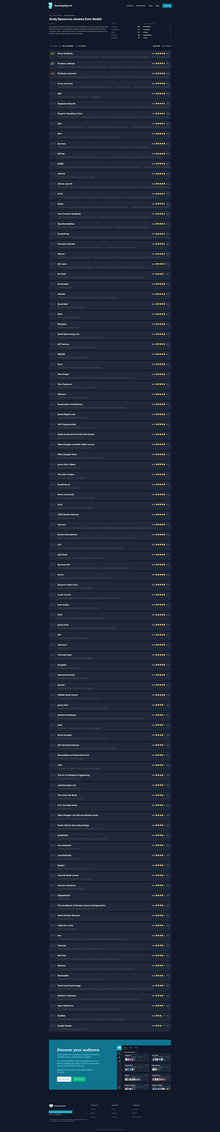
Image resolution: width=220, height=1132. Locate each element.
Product (130, 6)
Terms (134, 1113)
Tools (151, 6)
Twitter (114, 1117)
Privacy (135, 1109)
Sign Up (167, 6)
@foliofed (58, 1114)
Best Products (58, 15)
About (93, 1109)
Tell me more (64, 1079)
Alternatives (141, 6)
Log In (93, 1117)
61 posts (82, 46)
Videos (114, 1113)
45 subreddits (68, 46)
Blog (157, 6)
